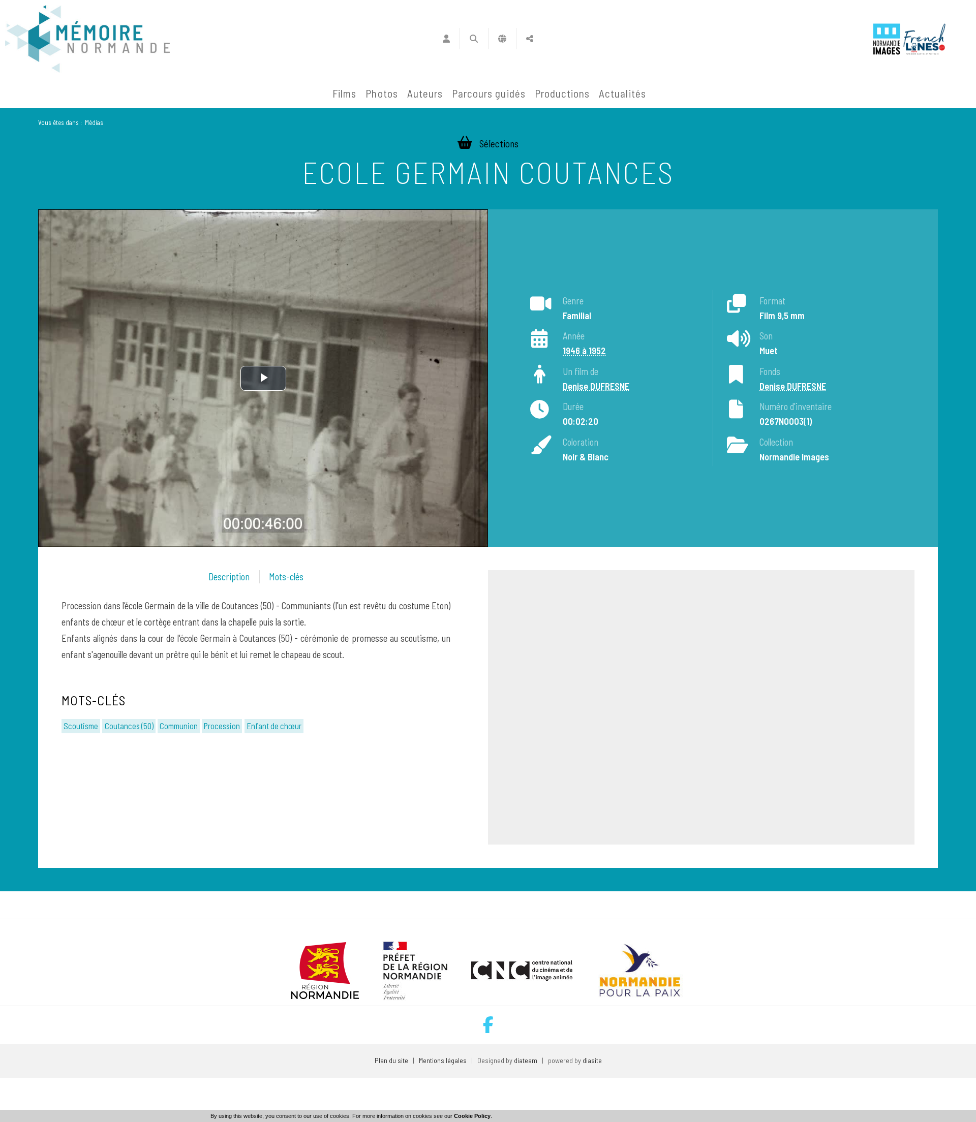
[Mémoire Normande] (218, 93)
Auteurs (425, 93)
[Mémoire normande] (87, 39)
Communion (179, 726)
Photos (381, 93)
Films (344, 93)
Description (229, 576)
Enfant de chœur (274, 726)
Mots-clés (286, 576)
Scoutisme (81, 726)
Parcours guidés (489, 93)
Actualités (622, 93)
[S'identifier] (446, 38)
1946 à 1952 (584, 350)
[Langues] (502, 38)
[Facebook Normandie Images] (488, 1024)
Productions (562, 93)
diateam (525, 1060)
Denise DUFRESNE (596, 386)
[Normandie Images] (886, 38)
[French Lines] (924, 38)
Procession (222, 726)
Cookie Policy (472, 1116)
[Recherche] (474, 38)
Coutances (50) (129, 726)
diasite (592, 1060)
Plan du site (391, 1060)
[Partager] (529, 38)
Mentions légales (443, 1060)
